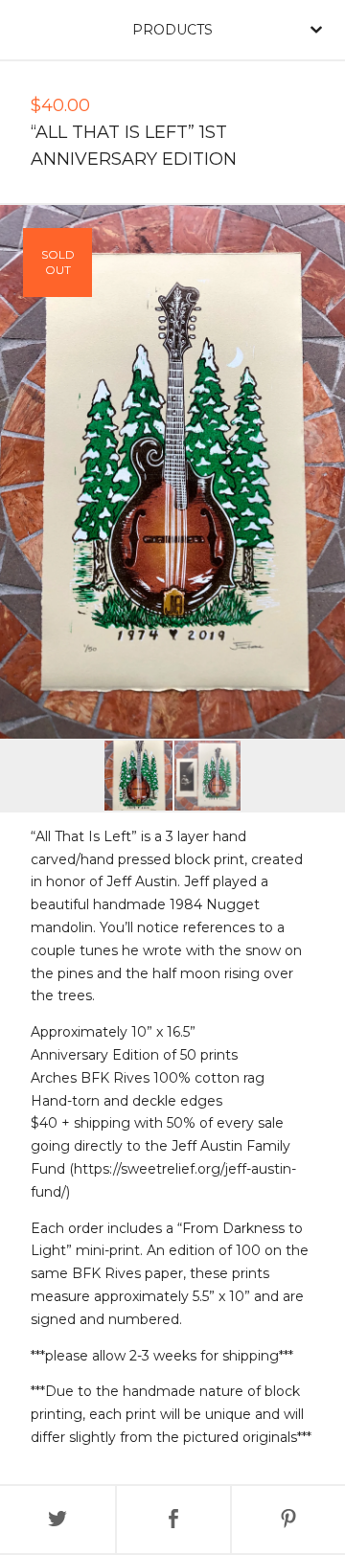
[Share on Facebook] (173, 1519)
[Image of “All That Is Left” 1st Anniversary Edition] (138, 776)
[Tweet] (57, 1519)
